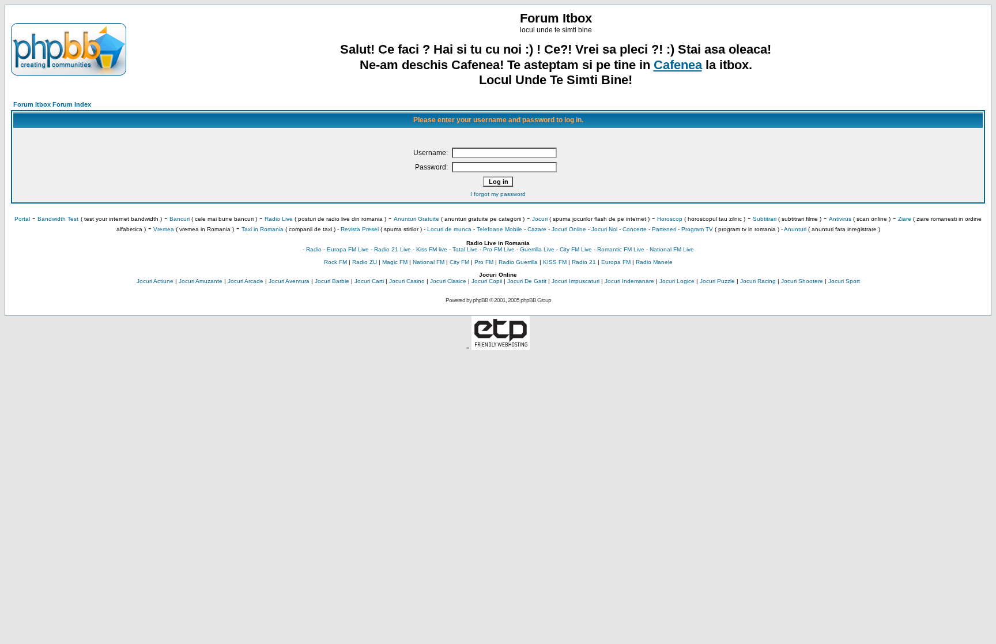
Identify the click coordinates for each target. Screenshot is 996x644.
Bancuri (179, 219)
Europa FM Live (348, 249)
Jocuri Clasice (448, 281)
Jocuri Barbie (332, 281)
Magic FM (395, 262)
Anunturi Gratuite (416, 219)
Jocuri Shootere (802, 281)
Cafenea (678, 65)
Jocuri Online (569, 229)
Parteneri (664, 229)
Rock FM (335, 262)
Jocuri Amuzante (200, 281)
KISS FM (555, 262)
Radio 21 (584, 262)
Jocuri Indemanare (629, 281)
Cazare (536, 229)
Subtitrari (764, 219)
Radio (314, 249)
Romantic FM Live (620, 249)
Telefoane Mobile (499, 229)
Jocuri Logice (677, 281)
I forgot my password (498, 194)
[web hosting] (500, 347)
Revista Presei (360, 229)
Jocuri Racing (758, 281)
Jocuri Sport (844, 281)
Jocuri (540, 219)
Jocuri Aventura (289, 281)
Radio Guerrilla (518, 262)
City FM (459, 262)
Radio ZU (364, 262)
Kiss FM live (431, 249)
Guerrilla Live (537, 249)
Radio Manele (654, 262)
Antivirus (840, 219)
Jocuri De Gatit (526, 281)
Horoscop (669, 219)
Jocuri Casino (407, 281)
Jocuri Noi (604, 229)
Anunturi (795, 229)
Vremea (163, 229)
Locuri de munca (449, 229)
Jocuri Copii (486, 281)
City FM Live (576, 249)
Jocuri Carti (369, 281)
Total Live (465, 249)
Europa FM (616, 262)
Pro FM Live (499, 249)
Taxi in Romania (263, 229)
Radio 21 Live (392, 249)
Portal (22, 219)
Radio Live (279, 219)
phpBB (480, 300)
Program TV (697, 229)
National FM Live (672, 249)
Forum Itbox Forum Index (52, 104)
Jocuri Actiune (155, 281)
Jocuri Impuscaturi (575, 281)
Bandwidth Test (57, 219)
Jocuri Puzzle (717, 281)
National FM (428, 262)
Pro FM (483, 262)
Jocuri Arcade (245, 281)
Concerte (634, 229)
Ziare (904, 219)
